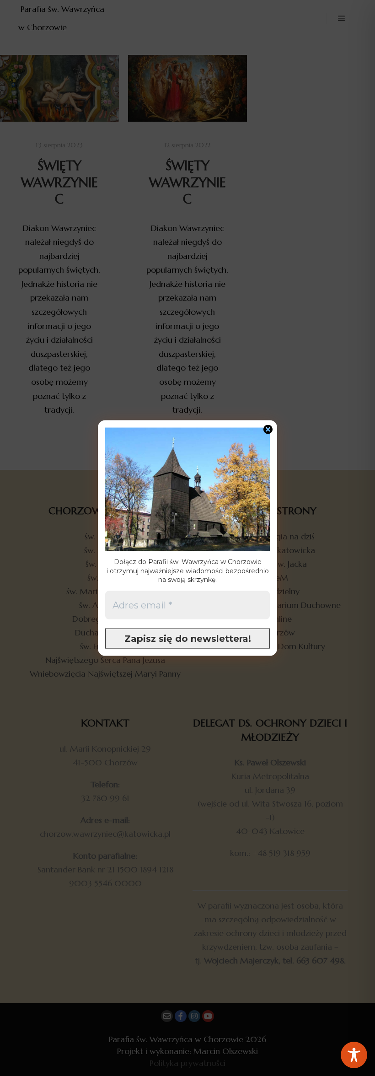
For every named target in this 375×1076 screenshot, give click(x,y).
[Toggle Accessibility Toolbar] (354, 1055)
